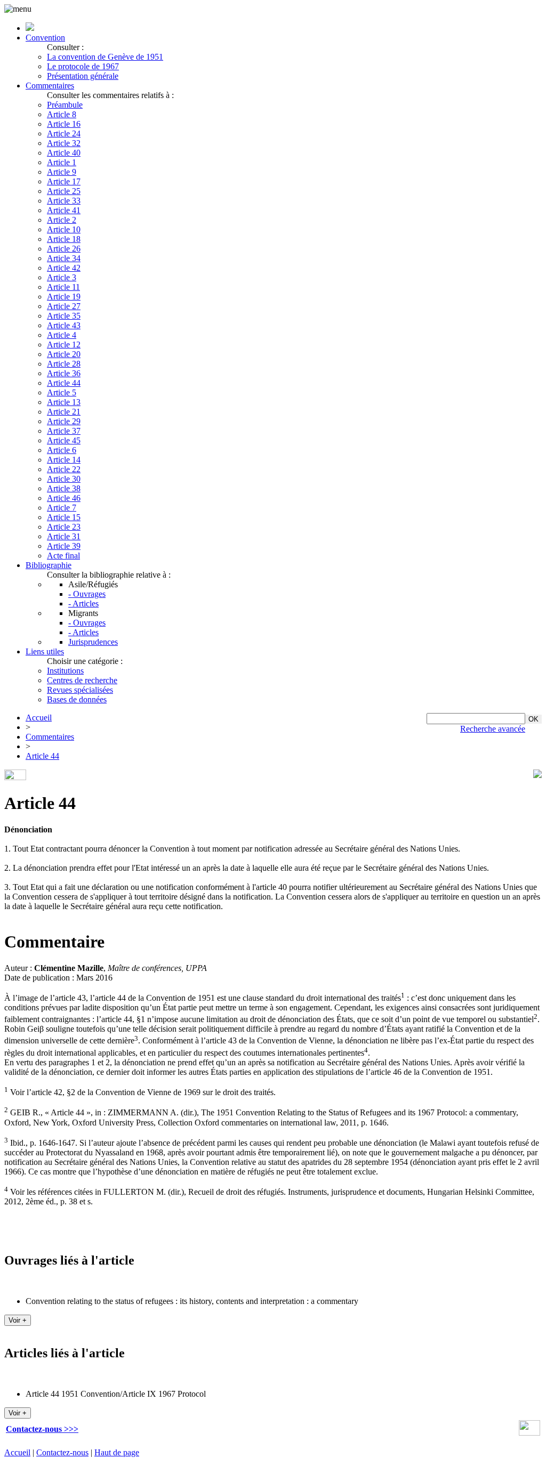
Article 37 (64, 430)
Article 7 (61, 507)
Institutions (65, 670)
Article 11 (63, 286)
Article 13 (64, 402)
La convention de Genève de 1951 (105, 56)
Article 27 (64, 306)
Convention (45, 37)
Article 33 (64, 200)
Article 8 (61, 114)
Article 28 (64, 363)
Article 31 (64, 536)
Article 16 (64, 123)
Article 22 (64, 469)
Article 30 (64, 478)
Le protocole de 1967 (83, 66)
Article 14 (64, 459)
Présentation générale (82, 75)
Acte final (63, 555)
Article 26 (64, 248)
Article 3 (61, 277)
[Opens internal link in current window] (529, 1432)
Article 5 (61, 392)
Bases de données (77, 699)
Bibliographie (48, 565)
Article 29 (64, 421)
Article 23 (64, 526)
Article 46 (64, 498)
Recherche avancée (492, 728)
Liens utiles (45, 651)
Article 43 (64, 325)
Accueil (39, 717)
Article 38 (64, 488)
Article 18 (64, 239)
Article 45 (64, 440)
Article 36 (64, 373)
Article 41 (64, 210)
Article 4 (61, 334)
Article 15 (64, 517)
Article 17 (64, 181)
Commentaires (50, 85)
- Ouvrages (87, 593)
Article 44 (64, 382)
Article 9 (61, 171)
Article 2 (61, 219)
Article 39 (64, 545)
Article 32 (64, 143)
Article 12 (64, 344)
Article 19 (64, 296)
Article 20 (64, 354)
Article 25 (64, 191)
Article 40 (64, 152)
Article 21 (64, 411)
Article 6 (61, 450)
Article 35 (64, 315)
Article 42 (64, 267)
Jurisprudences (93, 641)
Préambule (65, 104)
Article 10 (64, 229)
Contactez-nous (62, 1452)
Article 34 (64, 258)
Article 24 (64, 133)
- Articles (83, 603)
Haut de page (116, 1452)
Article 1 (61, 162)
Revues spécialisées (80, 689)
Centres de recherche (82, 680)
